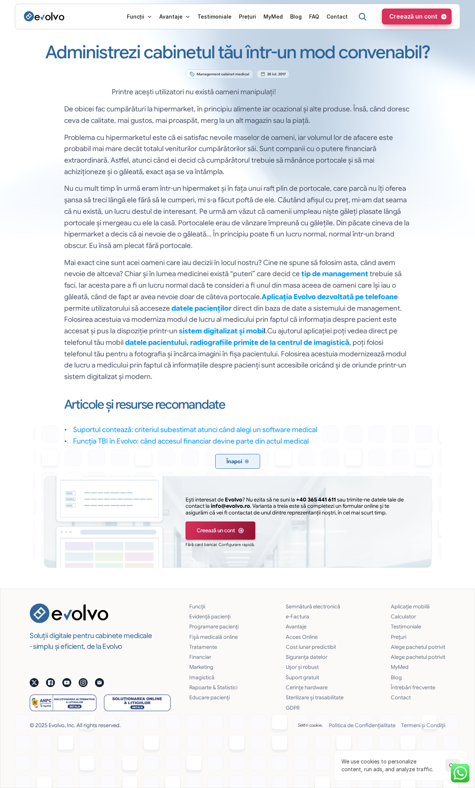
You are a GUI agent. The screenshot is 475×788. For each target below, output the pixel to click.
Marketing (201, 667)
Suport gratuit (302, 677)
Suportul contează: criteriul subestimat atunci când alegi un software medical (195, 429)
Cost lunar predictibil (311, 647)
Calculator (403, 616)
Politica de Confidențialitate (362, 725)
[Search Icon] (362, 16)
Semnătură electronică (313, 606)
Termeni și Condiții (423, 725)
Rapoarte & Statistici (213, 687)
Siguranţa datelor (306, 657)
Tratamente (203, 647)
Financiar (200, 657)
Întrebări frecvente (413, 687)
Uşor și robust (302, 667)
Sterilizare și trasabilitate (315, 697)
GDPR (292, 707)
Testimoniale (406, 626)
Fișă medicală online (213, 637)
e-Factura (297, 616)
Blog (396, 677)
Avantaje (296, 626)
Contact (401, 697)
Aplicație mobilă (410, 606)
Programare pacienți (214, 626)
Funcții (197, 606)
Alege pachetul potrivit (418, 647)
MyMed (400, 667)
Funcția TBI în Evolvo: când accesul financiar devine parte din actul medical (191, 440)
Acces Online (302, 637)
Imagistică (201, 677)
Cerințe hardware (307, 687)
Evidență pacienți (209, 616)
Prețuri (398, 637)
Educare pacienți (209, 697)
